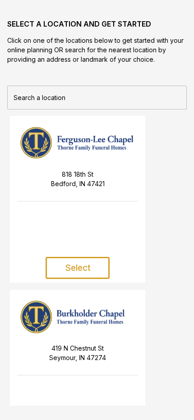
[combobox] (97, 96)
